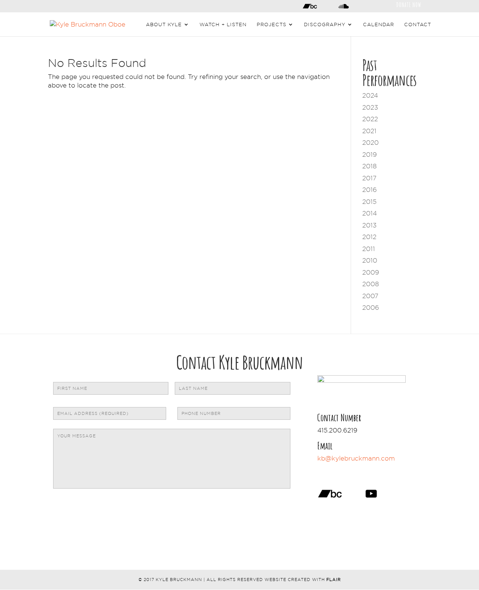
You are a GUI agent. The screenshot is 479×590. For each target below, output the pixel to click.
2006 (370, 307)
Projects (271, 24)
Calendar (378, 24)
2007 (370, 296)
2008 (370, 284)
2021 (369, 131)
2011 (368, 248)
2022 (370, 119)
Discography (324, 24)
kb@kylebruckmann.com (356, 458)
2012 (369, 236)
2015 (369, 201)
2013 (369, 225)
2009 (370, 272)
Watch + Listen (223, 24)
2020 (370, 142)
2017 (369, 178)
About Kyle (164, 24)
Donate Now (408, 4)
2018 (369, 166)
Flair (333, 579)
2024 (370, 95)
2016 (369, 189)
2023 (370, 107)
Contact (417, 24)
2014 (369, 213)
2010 (369, 260)
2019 (369, 154)
